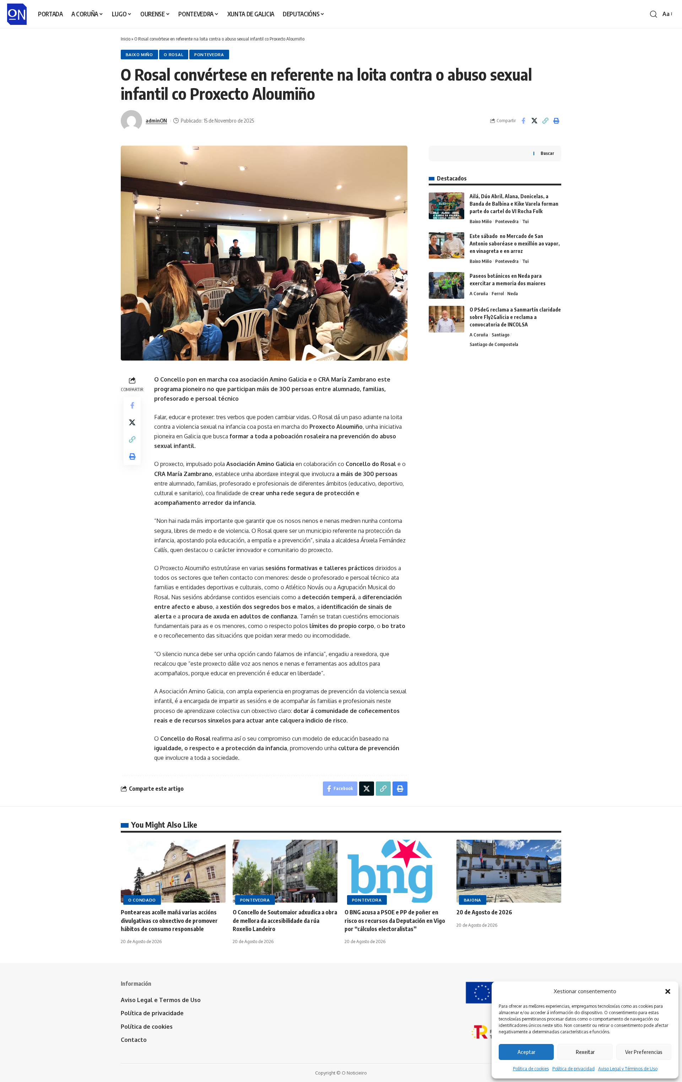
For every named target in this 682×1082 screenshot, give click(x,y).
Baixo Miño (139, 54)
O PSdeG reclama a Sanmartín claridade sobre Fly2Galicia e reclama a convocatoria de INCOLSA (515, 317)
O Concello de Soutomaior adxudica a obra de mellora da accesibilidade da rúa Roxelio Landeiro (285, 920)
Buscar (547, 153)
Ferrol (498, 293)
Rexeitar (585, 1052)
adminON (156, 120)
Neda (512, 293)
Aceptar (526, 1052)
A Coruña (479, 293)
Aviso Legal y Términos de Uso (627, 1068)
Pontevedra (209, 54)
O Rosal (173, 54)
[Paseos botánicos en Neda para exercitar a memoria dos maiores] (446, 285)
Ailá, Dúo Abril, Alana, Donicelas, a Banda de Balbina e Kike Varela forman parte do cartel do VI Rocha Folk (514, 203)
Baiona (472, 900)
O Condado (142, 900)
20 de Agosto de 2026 (484, 912)
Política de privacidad (573, 1068)
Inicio (125, 39)
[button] (667, 991)
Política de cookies (531, 1068)
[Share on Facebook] (523, 120)
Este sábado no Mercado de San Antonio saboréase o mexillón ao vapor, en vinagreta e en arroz (515, 243)
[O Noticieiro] (17, 14)
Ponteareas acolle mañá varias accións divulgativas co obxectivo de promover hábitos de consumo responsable (169, 920)
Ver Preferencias (643, 1052)
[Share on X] (534, 120)
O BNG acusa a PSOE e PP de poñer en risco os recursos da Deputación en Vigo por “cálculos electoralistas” (395, 920)
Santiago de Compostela (494, 344)
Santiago (500, 334)
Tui (525, 221)
